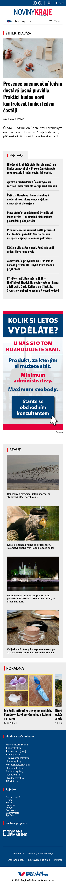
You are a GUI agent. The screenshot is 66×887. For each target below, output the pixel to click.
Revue (9, 807)
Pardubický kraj (14, 771)
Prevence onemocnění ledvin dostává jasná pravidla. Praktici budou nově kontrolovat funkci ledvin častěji (32, 97)
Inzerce (58, 859)
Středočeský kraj (15, 777)
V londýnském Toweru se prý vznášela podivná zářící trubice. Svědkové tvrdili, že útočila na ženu (31, 598)
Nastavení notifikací (39, 859)
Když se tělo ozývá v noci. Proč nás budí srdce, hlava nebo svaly (30, 249)
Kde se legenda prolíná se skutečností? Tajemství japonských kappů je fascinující (30, 546)
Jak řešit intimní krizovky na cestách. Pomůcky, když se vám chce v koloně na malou (28, 714)
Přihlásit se (59, 3)
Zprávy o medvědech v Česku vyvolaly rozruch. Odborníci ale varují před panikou (32, 184)
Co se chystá (13, 797)
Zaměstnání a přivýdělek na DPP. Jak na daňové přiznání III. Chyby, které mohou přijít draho (30, 265)
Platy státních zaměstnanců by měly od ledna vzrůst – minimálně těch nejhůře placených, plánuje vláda (30, 216)
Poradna (10, 804)
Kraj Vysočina (13, 754)
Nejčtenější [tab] (16, 155)
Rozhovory (12, 810)
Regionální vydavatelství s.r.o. (37, 880)
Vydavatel (18, 853)
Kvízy (9, 802)
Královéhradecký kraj (17, 757)
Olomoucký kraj (15, 767)
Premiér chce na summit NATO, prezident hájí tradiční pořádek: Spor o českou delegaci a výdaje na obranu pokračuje (31, 234)
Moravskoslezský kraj (18, 764)
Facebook (35, 3)
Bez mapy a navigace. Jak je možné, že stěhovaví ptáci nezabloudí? (28, 495)
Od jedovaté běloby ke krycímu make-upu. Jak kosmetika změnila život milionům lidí (31, 651)
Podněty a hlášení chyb (41, 853)
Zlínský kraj (12, 781)
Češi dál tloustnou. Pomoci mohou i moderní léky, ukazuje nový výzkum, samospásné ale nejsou (28, 199)
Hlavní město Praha (17, 744)
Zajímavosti (12, 812)
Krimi (9, 799)
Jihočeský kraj (13, 747)
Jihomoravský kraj (16, 751)
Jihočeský (19, 21)
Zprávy (10, 815)
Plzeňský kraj (13, 774)
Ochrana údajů (16, 859)
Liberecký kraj (13, 761)
